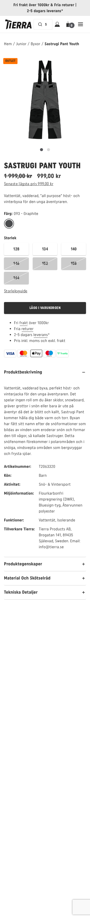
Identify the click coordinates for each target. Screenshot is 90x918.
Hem (8, 43)
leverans (41, 334)
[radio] (9, 224)
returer (28, 328)
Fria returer (64, 4)
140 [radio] (74, 249)
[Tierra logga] (18, 24)
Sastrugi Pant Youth (61, 43)
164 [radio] (16, 277)
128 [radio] (16, 249)
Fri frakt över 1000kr (32, 4)
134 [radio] (45, 249)
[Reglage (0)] (41, 149)
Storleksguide (15, 291)
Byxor (35, 43)
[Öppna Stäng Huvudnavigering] (80, 24)
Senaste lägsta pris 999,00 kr (28, 183)
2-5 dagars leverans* (45, 10)
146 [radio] (16, 263)
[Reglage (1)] (48, 149)
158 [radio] (74, 263)
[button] (69, 24)
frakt (24, 322)
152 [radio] (45, 263)
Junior (21, 43)
